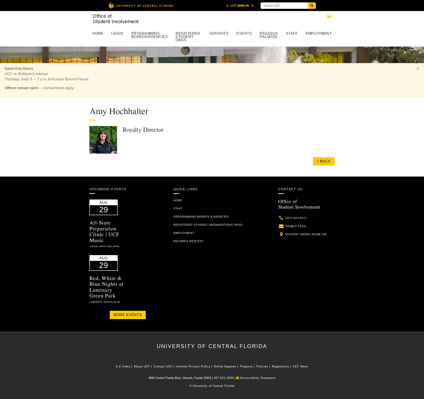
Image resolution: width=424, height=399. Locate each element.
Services (219, 33)
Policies (262, 366)
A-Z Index (123, 366)
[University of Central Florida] (141, 5)
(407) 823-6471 (296, 218)
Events (244, 33)
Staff (292, 33)
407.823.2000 (224, 378)
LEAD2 (117, 33)
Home (97, 33)
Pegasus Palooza (269, 35)
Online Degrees (225, 366)
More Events (128, 315)
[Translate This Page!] (329, 16)
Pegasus (246, 366)
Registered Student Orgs (188, 37)
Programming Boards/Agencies (149, 35)
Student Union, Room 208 (306, 234)
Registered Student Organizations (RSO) (207, 224)
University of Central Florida (212, 346)
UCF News (300, 366)
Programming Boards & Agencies (201, 216)
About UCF (142, 366)
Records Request (188, 241)
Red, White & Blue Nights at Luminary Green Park (106, 287)
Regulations (280, 366)
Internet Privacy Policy (193, 366)
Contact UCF (162, 366)
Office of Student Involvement (116, 18)
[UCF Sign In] (240, 5)
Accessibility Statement (257, 378)
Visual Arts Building (104, 246)
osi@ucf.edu (295, 226)
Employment (319, 33)
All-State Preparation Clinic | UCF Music (104, 231)
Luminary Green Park (104, 302)
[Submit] (312, 5)
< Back (324, 161)
